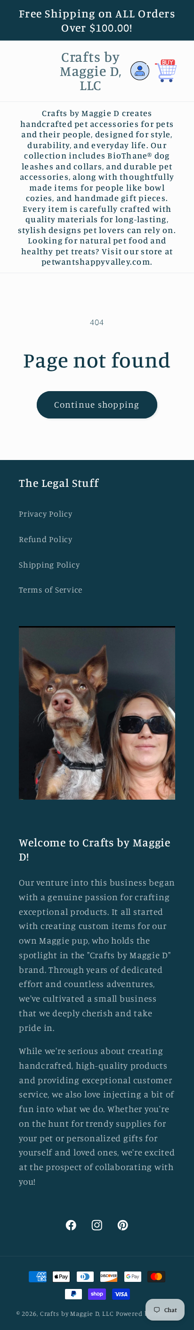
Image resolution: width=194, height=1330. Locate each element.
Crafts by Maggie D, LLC (77, 1313)
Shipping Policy (49, 564)
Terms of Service (50, 589)
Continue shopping (96, 404)
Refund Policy (46, 539)
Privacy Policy (46, 514)
